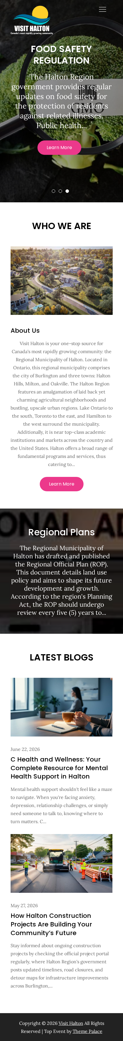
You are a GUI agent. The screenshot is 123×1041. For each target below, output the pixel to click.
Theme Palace (87, 1031)
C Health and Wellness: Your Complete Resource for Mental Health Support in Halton (59, 768)
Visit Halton (71, 1023)
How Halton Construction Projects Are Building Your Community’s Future (51, 924)
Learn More (59, 147)
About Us (25, 330)
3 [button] (67, 191)
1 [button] (53, 191)
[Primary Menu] (103, 9)
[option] (61, 101)
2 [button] (60, 191)
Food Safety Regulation (61, 54)
